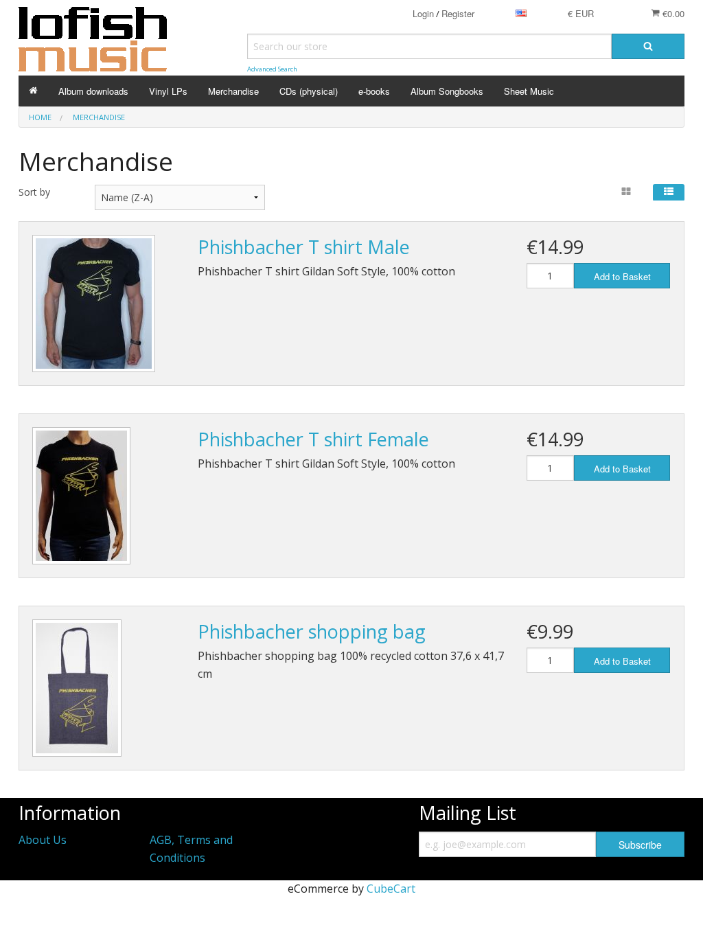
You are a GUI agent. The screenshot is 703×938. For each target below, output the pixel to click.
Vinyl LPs (168, 91)
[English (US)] (521, 13)
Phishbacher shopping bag (312, 631)
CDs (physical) (308, 91)
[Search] (648, 46)
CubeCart (391, 888)
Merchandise (233, 91)
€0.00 (672, 13)
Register (457, 13)
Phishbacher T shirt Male (304, 247)
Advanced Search (272, 69)
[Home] (33, 91)
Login (423, 13)
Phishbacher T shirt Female (313, 439)
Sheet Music (529, 91)
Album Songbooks (447, 91)
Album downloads (93, 91)
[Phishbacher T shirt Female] (81, 496)
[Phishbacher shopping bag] (77, 688)
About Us (43, 839)
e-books (374, 91)
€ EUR (581, 13)
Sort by (34, 191)
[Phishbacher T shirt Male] (93, 303)
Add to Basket (622, 276)
